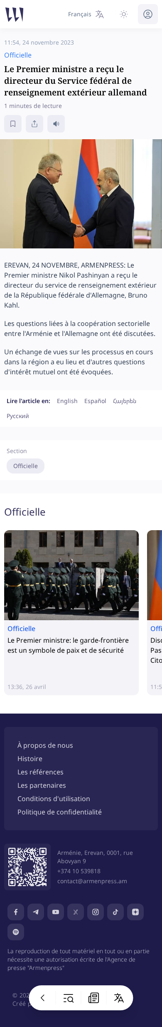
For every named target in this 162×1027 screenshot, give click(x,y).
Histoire (29, 758)
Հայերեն (124, 401)
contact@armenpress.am (92, 881)
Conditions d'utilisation (53, 798)
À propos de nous (45, 745)
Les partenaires (41, 785)
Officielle (25, 466)
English (67, 401)
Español (95, 401)
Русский (18, 416)
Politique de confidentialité (59, 812)
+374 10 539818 (79, 871)
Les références (40, 772)
